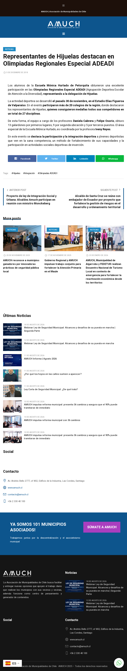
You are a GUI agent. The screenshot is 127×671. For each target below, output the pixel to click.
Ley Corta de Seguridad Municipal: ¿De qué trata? (51, 389)
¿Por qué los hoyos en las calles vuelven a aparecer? (53, 374)
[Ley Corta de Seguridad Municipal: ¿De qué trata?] (12, 390)
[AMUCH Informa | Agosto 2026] (12, 360)
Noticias (9, 49)
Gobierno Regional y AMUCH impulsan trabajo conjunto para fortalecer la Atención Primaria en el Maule (62, 266)
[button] (119, 663)
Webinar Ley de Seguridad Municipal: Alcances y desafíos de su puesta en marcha (69, 343)
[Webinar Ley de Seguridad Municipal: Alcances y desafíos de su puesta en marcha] (12, 344)
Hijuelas (16, 173)
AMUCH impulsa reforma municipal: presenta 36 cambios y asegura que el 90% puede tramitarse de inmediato (70, 406)
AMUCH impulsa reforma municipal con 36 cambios (52, 420)
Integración (30, 173)
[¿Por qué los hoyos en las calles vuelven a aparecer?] (12, 375)
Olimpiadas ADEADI (48, 173)
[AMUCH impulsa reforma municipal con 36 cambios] (12, 421)
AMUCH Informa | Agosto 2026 (40, 358)
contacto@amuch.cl (18, 494)
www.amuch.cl (15, 487)
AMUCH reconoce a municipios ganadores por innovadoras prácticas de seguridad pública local (21, 266)
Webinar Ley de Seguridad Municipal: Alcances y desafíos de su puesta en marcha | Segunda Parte (69, 329)
